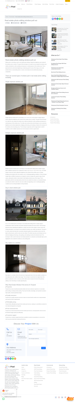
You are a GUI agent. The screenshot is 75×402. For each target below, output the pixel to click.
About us (23, 4)
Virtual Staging (38, 4)
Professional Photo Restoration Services (59, 105)
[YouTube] (68, 397)
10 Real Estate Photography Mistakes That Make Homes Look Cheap (62, 35)
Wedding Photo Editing (64, 369)
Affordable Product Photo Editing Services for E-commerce (60, 93)
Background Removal (63, 372)
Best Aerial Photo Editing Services (58, 72)
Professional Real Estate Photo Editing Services (59, 60)
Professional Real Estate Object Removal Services (59, 84)
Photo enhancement (38, 367)
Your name (31, 329)
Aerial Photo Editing (38, 376)
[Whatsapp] (13, 359)
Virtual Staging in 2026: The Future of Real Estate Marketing (62, 47)
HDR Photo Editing (38, 369)
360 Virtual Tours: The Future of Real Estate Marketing (62, 29)
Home (18, 4)
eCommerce (52, 117)
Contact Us (19, 8)
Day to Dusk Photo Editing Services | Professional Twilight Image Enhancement (60, 76)
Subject (30, 334)
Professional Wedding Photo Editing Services (58, 109)
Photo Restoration (63, 371)
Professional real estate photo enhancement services (57, 68)
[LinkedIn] (62, 397)
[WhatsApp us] (3, 399)
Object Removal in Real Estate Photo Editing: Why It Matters (62, 41)
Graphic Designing (60, 4)
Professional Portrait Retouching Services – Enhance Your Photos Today (60, 102)
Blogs (66, 4)
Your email (40, 329)
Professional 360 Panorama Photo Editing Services (60, 80)
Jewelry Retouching (54, 119)
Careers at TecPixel (26, 372)
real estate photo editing (30, 117)
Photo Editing (29, 4)
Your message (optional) (34, 338)
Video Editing (45, 4)
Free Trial (67, 0)
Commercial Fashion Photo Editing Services (58, 97)
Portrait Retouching (63, 367)
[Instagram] (8, 359)
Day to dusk (7, 223)
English (28, 0)
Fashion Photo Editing (55, 122)
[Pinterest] (65, 397)
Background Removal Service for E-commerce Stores (58, 89)
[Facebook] (6, 359)
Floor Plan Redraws (38, 371)
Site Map (23, 374)
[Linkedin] (10, 359)
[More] (15, 359)
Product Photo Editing (54, 120)
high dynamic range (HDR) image (35, 170)
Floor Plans (51, 4)
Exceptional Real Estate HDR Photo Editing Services (58, 64)
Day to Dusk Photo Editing (39, 378)
